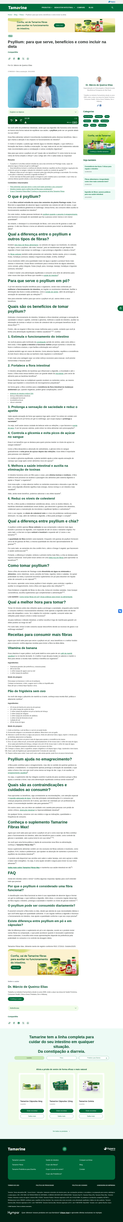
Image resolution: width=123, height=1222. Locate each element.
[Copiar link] (9, 58)
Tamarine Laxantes (18, 1160)
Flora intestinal (88, 116)
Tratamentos (102, 125)
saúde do (47, 275)
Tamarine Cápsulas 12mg (61, 1101)
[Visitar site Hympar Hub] (13, 1212)
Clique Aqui (65, 1213)
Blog (15, 15)
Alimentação (104, 121)
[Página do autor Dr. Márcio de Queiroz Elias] (99, 79)
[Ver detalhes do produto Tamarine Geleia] (91, 1087)
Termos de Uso (13, 1185)
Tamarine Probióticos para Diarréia (24, 1169)
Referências (14, 1008)
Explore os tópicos (17, 112)
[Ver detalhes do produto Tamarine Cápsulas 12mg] (61, 1087)
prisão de (49, 292)
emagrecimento (14, 773)
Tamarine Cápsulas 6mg (31, 1101)
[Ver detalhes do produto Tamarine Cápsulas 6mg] (32, 1087)
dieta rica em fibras (56, 558)
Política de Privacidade (45, 1185)
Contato (82, 1169)
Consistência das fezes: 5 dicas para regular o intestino (98, 167)
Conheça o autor (16, 999)
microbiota (59, 374)
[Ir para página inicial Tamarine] (16, 1149)
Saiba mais (32, 1116)
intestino (54, 275)
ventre (55, 292)
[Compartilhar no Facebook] (14, 58)
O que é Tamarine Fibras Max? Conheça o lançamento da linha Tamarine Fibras (37, 191)
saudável (23, 773)
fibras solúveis (15, 254)
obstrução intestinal (27, 810)
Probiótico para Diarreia (93, 1058)
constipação (41, 342)
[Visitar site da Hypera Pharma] (109, 1149)
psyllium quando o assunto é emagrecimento (60, 214)
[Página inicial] (17, 8)
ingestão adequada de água (20, 798)
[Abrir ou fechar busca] (112, 8)
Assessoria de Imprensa (106, 1185)
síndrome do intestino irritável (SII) (21, 393)
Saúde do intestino (52, 1160)
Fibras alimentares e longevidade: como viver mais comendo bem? (97, 180)
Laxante (96, 121)
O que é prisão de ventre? (54, 1169)
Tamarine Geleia (86, 1101)
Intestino (93, 125)
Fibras (21, 15)
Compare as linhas (85, 1160)
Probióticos (87, 121)
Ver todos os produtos (60, 1131)
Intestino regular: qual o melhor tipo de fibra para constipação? (31, 189)
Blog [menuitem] (91, 7)
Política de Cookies (79, 1185)
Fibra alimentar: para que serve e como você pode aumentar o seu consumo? (36, 187)
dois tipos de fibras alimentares (26, 245)
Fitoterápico (99, 116)
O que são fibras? (52, 1165)
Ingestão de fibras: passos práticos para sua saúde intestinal (97, 193)
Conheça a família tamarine (99, 151)
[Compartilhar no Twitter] (23, 58)
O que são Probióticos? (54, 1174)
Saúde (86, 125)
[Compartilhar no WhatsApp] (27, 58)
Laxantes (29, 1058)
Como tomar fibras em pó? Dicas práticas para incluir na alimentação (45, 597)
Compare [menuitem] (81, 7)
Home (10, 15)
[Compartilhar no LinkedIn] (18, 58)
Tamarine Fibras (17, 1165)
